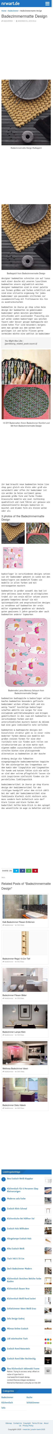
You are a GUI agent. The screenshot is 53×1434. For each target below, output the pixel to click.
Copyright (27, 1423)
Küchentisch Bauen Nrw (18, 1288)
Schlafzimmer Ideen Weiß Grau (21, 1308)
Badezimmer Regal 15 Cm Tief (16, 958)
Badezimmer (8, 21)
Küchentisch (7, 1402)
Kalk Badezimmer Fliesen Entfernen (19, 922)
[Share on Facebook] (22, 871)
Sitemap (9, 1423)
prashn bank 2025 (38, 1429)
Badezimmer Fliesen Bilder (15, 995)
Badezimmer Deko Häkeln (14, 1105)
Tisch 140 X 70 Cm (15, 1258)
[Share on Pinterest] (35, 871)
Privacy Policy (28, 1425)
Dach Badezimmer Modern (19, 1268)
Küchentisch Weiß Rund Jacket (21, 1298)
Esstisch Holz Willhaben (18, 1228)
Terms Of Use (37, 1423)
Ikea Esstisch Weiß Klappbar (20, 1178)
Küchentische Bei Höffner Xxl (20, 1218)
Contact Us (17, 1423)
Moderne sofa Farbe (16, 1198)
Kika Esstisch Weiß (15, 1248)
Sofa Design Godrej (15, 1318)
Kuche (29, 1397)
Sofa (3, 1408)
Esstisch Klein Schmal (17, 1208)
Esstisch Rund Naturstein (18, 1348)
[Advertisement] (26, 51)
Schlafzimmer (33, 1402)
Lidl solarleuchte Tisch (17, 1338)
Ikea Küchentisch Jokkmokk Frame (23, 1368)
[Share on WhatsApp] (29, 871)
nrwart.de (10, 3)
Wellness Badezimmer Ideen (15, 1068)
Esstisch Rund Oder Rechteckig (21, 1358)
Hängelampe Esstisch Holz (19, 1238)
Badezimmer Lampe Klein (14, 1031)
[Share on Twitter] (16, 871)
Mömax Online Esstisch (17, 1328)
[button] (47, 3)
